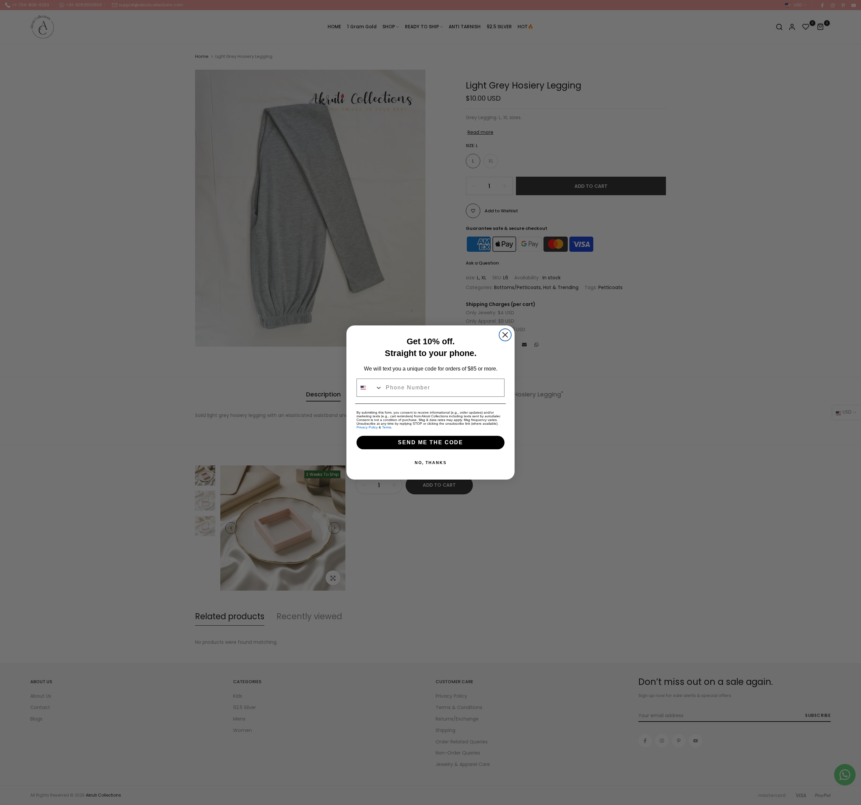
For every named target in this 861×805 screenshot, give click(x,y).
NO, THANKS (431, 462)
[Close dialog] (505, 335)
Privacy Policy (367, 427)
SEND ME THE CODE (430, 442)
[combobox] (369, 387)
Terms (386, 427)
